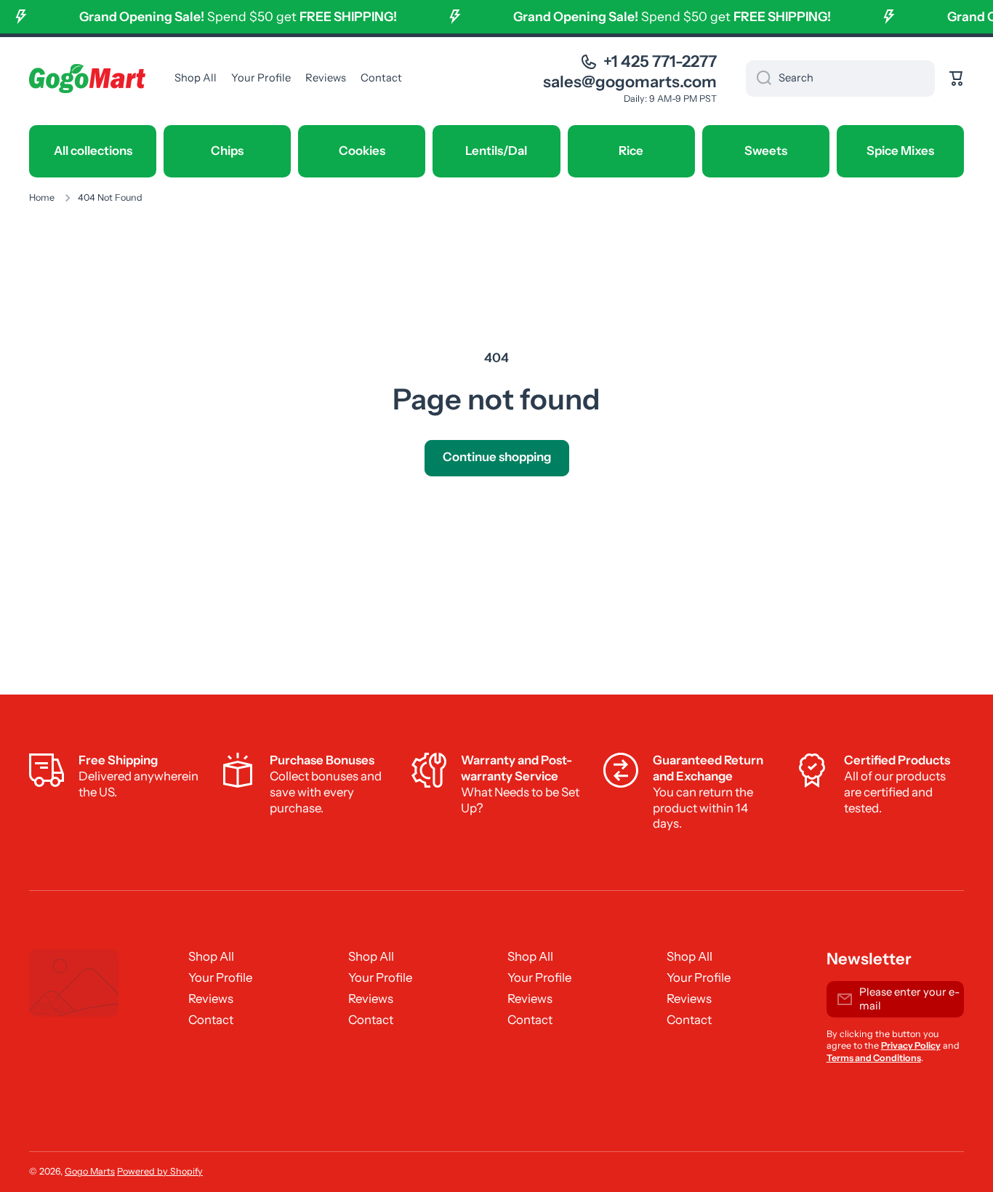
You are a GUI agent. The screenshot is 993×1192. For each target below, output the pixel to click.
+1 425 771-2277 (660, 61)
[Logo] (87, 78)
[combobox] (840, 78)
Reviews (210, 998)
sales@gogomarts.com (630, 82)
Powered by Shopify (160, 1171)
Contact (210, 1019)
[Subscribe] (946, 999)
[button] (956, 78)
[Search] (758, 78)
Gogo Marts (90, 1171)
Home (42, 197)
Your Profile (220, 977)
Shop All (211, 956)
